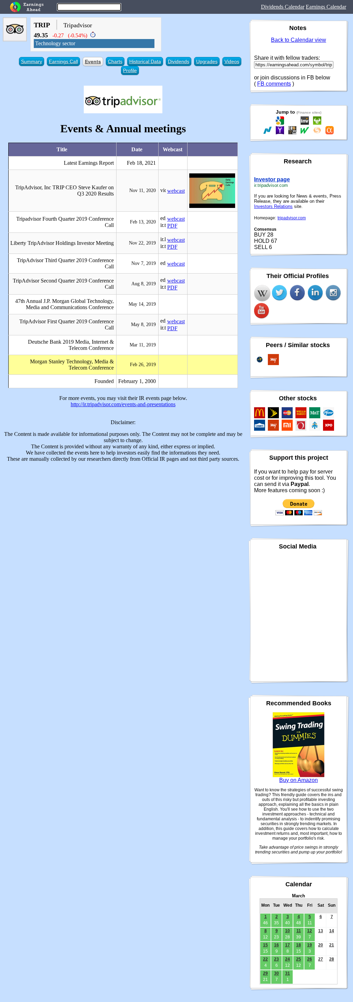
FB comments (274, 84)
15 (265, 945)
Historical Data (145, 61)
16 (276, 945)
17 (287, 945)
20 (320, 945)
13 (320, 930)
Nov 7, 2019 (143, 263)
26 (309, 959)
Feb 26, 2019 (143, 364)
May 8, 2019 (143, 324)
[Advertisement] (123, 516)
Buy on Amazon (298, 780)
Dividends (178, 61)
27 (320, 959)
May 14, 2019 (142, 304)
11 (298, 930)
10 (287, 930)
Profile (130, 70)
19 (309, 945)
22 (265, 959)
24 (287, 959)
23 (276, 959)
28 (331, 959)
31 (287, 973)
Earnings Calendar (326, 7)
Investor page (272, 179)
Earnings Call (63, 61)
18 (298, 945)
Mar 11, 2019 (143, 344)
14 (331, 930)
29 (265, 973)
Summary (31, 61)
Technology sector (55, 43)
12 (309, 930)
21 (331, 945)
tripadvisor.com (292, 218)
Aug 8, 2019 (143, 283)
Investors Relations (273, 206)
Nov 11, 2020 (142, 190)
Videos (231, 61)
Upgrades (207, 61)
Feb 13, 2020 (143, 222)
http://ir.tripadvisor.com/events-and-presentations (123, 404)
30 (276, 973)
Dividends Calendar (282, 7)
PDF (172, 226)
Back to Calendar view (298, 40)
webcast (176, 191)
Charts (115, 61)
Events (93, 61)
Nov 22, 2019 (142, 243)
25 (298, 959)
